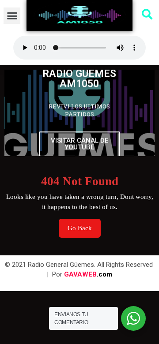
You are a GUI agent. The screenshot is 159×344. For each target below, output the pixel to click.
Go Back (84, 225)
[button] (12, 15)
